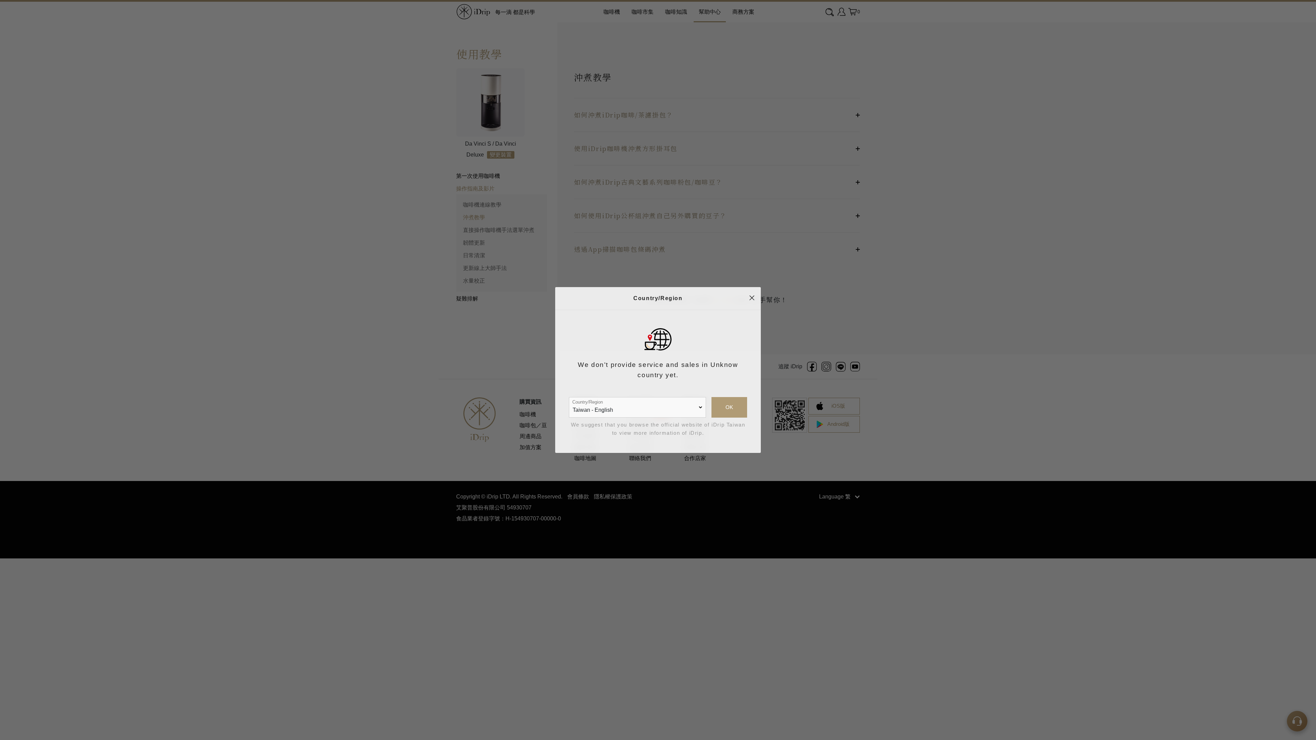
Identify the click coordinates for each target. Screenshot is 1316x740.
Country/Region (587, 402)
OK (729, 407)
